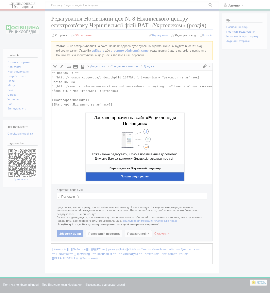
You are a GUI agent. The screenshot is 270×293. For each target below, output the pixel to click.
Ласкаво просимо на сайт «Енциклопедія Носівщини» (135, 120)
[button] (135, 168)
